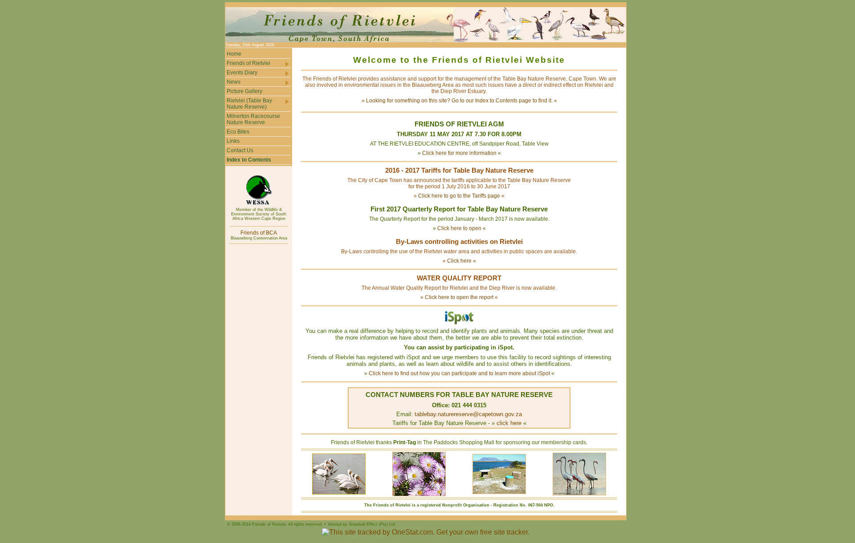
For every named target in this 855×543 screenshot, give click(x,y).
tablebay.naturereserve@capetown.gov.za (468, 414)
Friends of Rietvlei (248, 63)
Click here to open (459, 228)
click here (509, 423)
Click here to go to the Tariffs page (459, 196)
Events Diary (242, 72)
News (233, 82)
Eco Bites (238, 132)
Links (233, 141)
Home (234, 54)
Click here (459, 261)
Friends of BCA (258, 233)
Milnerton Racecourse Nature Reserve (253, 119)
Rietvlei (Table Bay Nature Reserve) (249, 103)
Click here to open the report (459, 297)
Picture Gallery (244, 91)
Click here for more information (459, 153)
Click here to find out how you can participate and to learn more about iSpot (459, 373)
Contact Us (240, 150)
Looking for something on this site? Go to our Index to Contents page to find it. (459, 100)
